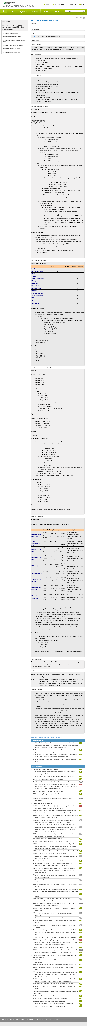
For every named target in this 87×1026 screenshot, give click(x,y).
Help (82, 4)
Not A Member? (59, 4)
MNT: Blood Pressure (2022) (12, 36)
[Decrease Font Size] (80, 18)
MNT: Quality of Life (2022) (11, 48)
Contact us (72, 4)
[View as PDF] (84, 18)
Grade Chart (6, 22)
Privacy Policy (48, 1019)
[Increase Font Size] (77, 18)
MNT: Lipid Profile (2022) (10, 33)
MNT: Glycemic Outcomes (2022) (13, 45)
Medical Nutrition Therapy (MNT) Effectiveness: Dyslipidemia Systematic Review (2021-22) (14, 27)
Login (48, 4)
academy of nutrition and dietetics (18, 4)
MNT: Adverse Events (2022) (11, 52)
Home (3, 11)
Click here (35, 36)
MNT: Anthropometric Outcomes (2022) (14, 41)
